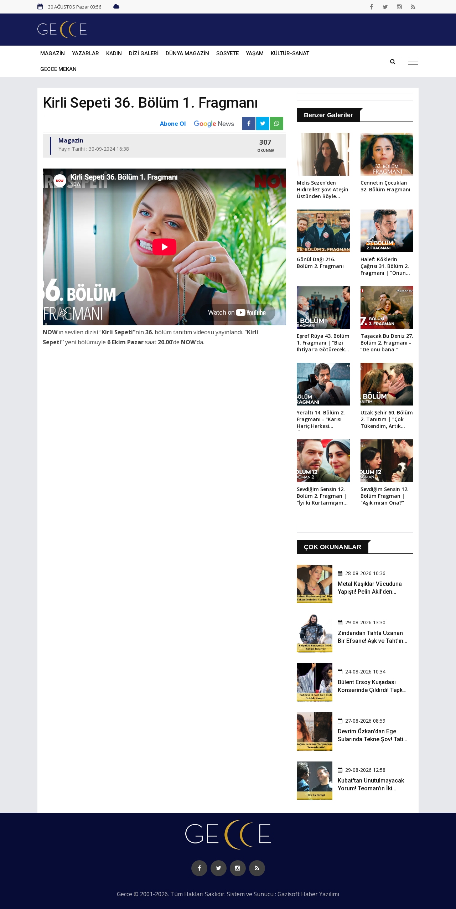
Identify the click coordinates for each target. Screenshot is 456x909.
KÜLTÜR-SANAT (290, 53)
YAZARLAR (85, 53)
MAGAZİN (52, 53)
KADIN (114, 53)
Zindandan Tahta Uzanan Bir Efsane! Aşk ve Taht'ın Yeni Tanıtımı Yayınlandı (370, 641)
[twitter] (385, 6)
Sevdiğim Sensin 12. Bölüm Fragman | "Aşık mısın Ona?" (385, 496)
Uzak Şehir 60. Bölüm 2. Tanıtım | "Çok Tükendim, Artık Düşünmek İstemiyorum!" (387, 419)
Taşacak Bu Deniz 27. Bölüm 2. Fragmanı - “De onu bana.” (387, 342)
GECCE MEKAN (58, 69)
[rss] (413, 6)
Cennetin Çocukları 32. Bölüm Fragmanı (385, 186)
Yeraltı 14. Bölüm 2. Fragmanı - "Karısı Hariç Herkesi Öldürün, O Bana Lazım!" (321, 419)
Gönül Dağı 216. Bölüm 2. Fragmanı (320, 262)
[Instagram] (399, 6)
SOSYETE (227, 53)
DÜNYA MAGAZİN (187, 53)
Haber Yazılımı (320, 894)
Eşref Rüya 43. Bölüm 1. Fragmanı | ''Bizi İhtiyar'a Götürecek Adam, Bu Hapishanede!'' (323, 343)
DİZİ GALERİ (144, 53)
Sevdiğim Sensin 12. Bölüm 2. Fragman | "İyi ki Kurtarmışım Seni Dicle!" (322, 496)
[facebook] (371, 6)
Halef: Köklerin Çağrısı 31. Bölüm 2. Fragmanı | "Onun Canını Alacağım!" (385, 266)
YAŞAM (255, 53)
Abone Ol (173, 124)
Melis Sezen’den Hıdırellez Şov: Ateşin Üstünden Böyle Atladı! (322, 190)
